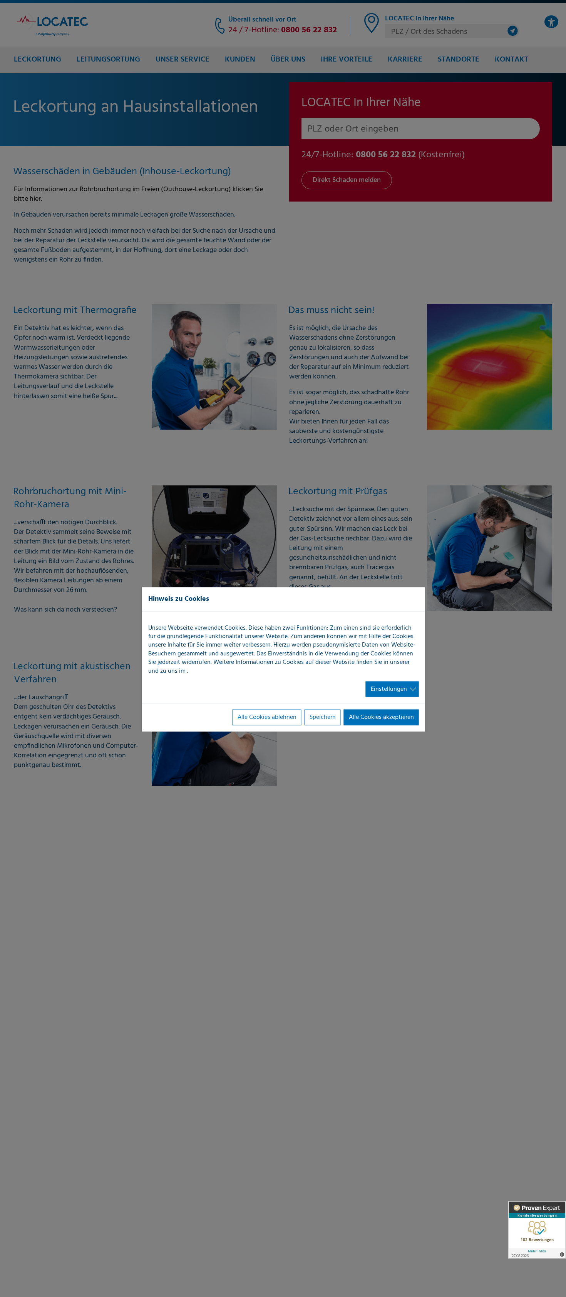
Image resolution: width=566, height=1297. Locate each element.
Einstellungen (389, 689)
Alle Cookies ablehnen (267, 717)
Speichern (323, 717)
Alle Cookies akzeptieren (381, 717)
